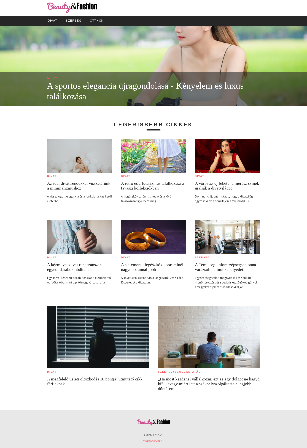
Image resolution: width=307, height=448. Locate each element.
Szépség (202, 257)
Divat (52, 78)
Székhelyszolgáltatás (179, 371)
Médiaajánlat (153, 440)
